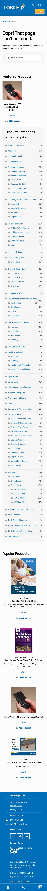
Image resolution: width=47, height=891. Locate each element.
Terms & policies (17, 795)
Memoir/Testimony (18, 208)
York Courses (16, 465)
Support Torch (16, 843)
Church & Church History (17, 269)
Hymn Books (13, 376)
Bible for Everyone (18, 171)
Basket (36, 885)
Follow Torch (16, 830)
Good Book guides (18, 444)
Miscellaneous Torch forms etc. (20, 387)
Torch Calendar (14, 515)
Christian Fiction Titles (16, 252)
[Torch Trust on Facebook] (13, 836)
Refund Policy (16, 806)
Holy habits (15, 448)
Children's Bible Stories (20, 228)
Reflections (15, 316)
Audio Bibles (15, 477)
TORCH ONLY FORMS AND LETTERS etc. (23, 526)
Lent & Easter (13, 382)
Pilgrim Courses (17, 457)
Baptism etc (15, 273)
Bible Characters (14, 162)
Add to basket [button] (13, 121)
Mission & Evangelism (16, 393)
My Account (8, 887)
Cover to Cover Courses (20, 427)
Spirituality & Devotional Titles (20, 409)
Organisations (16, 217)
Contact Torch (16, 815)
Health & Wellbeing (15, 352)
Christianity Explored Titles (21, 423)
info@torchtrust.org (40, 5)
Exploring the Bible (18, 184)
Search (23, 887)
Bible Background (15, 156)
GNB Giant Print (20, 489)
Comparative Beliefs (16, 293)
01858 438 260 (34, 5)
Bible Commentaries (16, 167)
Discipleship (15, 262)
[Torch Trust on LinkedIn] (27, 836)
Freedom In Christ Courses (21, 436)
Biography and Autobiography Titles (22, 200)
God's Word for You (18, 188)
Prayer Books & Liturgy (17, 398)
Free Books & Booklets (16, 347)
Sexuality (14, 340)
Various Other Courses (19, 461)
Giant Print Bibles (17, 485)
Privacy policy (16, 809)
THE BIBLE (12, 472)
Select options (25, 618)
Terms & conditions (18, 802)
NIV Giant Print (19, 502)
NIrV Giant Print (20, 498)
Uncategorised (14, 536)
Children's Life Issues (19, 241)
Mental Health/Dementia (20, 365)
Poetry (13, 311)
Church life (15, 286)
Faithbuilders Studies (19, 431)
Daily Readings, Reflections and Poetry (23, 299)
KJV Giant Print (19, 494)
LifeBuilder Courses (18, 453)
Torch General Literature (17, 520)
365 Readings (16, 303)
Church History (16, 278)
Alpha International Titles (21, 419)
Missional (14, 212)
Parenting (15, 331)
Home (7, 21)
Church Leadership (18, 282)
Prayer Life (12, 404)
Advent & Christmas (16, 145)
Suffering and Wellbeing (20, 369)
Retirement (15, 335)
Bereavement (16, 357)
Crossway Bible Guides (19, 180)
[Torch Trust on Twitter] (20, 836)
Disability (14, 361)
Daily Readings (16, 307)
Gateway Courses (17, 440)
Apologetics (12, 151)
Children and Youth (15, 224)
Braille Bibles (16, 481)
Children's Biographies (19, 232)
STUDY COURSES (14, 414)
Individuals (15, 204)
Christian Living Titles (16, 258)
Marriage (14, 327)
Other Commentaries (19, 192)
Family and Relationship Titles (19, 323)
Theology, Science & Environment (21, 509)
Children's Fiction (17, 237)
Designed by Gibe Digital (19, 882)
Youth (13, 245)
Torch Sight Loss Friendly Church (20, 531)
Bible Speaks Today (18, 176)
